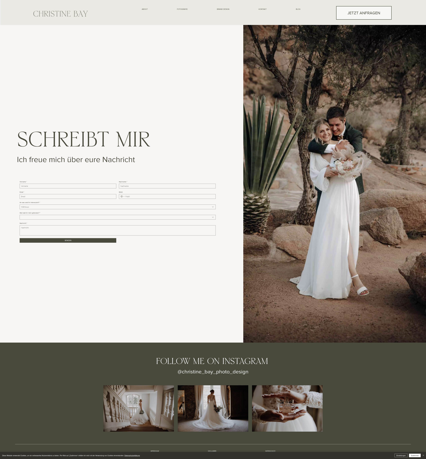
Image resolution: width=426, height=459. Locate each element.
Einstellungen (401, 455)
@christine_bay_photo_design (213, 371)
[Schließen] (423, 455)
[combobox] (118, 207)
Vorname (23, 182)
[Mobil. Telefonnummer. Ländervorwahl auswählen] (122, 196)
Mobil (121, 192)
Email (22, 192)
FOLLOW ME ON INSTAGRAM (212, 362)
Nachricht (23, 223)
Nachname (123, 182)
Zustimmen (415, 455)
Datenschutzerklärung (132, 455)
